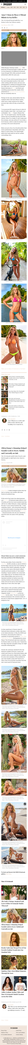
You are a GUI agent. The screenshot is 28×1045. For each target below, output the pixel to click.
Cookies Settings (19, 1034)
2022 (24, 7)
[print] (9, 430)
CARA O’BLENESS (11, 419)
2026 (11, 7)
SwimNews (7, 436)
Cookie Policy (18, 1030)
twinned (3, 595)
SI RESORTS (14, 1)
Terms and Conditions (20, 1032)
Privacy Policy (4, 1030)
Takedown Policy (4, 1032)
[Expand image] (25, 34)
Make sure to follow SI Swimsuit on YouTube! (13, 369)
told (12, 113)
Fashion (6, 1020)
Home (8, 7)
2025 (15, 7)
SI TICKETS (8, 1)
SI (1, 1)
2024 (18, 7)
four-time (6, 500)
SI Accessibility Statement (6, 1034)
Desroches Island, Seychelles (17, 91)
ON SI (4, 1)
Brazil (13, 88)
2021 (27, 7)
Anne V (20, 67)
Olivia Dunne (4, 490)
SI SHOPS (20, 1)
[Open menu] (2, 4)
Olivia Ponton (13, 593)
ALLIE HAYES (10, 1004)
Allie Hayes (3, 462)
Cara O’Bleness (4, 25)
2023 (21, 7)
